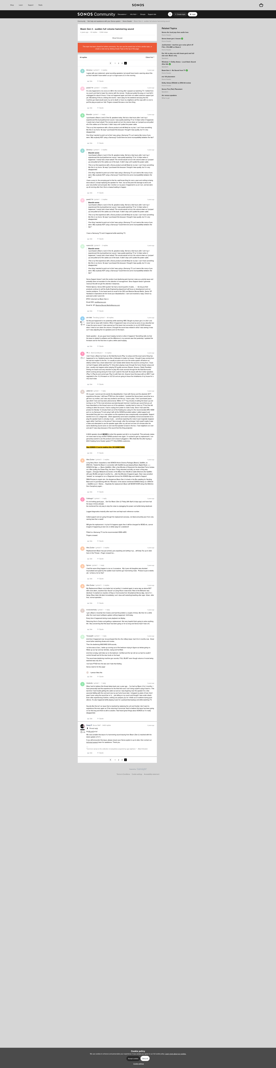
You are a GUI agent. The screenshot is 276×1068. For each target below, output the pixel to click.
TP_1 (88, 353)
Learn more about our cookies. (175, 1054)
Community (81, 21)
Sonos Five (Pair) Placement (172, 89)
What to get (166, 98)
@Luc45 (91, 731)
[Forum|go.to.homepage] (96, 14)
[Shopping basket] (261, 5)
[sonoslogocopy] (138, 5)
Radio (40, 5)
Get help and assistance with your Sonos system (104, 21)
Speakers (165, 58)
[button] (180, 14)
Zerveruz (89, 70)
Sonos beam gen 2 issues (171, 38)
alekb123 (89, 391)
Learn (21, 5)
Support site (152, 14)
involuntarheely (91, 610)
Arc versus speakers (169, 95)
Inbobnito (89, 683)
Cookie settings (137, 774)
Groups (142, 14)
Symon (88, 565)
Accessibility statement (151, 774)
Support (30, 5)
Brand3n (89, 114)
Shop (12, 5)
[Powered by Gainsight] (138, 769)
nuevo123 (89, 245)
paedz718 (89, 88)
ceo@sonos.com (100, 302)
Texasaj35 (89, 636)
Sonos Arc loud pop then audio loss (175, 32)
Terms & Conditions (123, 774)
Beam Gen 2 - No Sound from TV (173, 70)
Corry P (89, 725)
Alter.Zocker (90, 459)
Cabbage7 (89, 498)
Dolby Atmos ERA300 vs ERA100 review (176, 83)
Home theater (127, 21)
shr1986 (89, 317)
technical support (92, 742)
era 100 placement (168, 76)
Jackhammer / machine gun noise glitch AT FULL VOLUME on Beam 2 (177, 46)
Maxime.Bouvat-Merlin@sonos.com (108, 305)
